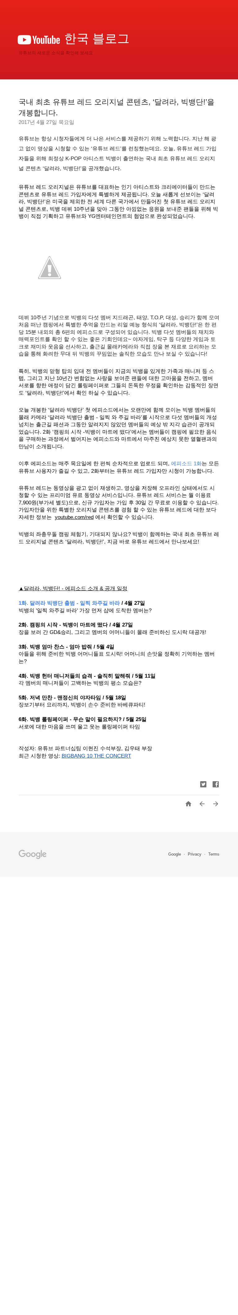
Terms (213, 854)
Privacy (195, 854)
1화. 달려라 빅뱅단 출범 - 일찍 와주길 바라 (69, 603)
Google (175, 854)
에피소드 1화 (186, 464)
